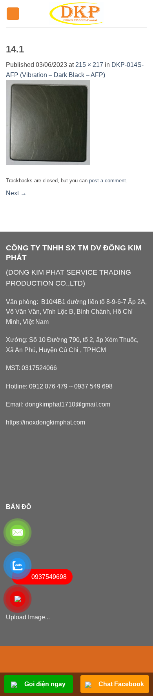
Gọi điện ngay (44, 684)
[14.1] (48, 122)
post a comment (107, 180)
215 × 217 (89, 64)
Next (16, 193)
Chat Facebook (120, 684)
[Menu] (13, 13)
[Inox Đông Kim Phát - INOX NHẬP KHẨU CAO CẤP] (76, 13)
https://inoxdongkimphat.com (45, 422)
